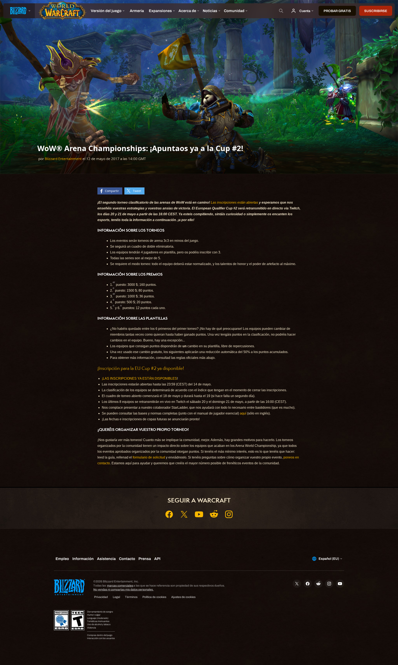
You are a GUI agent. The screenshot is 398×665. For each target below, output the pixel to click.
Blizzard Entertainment (63, 158)
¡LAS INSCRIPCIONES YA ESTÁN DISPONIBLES (139, 378)
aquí (243, 413)
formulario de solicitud (149, 457)
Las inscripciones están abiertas (234, 202)
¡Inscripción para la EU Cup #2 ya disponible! (140, 368)
